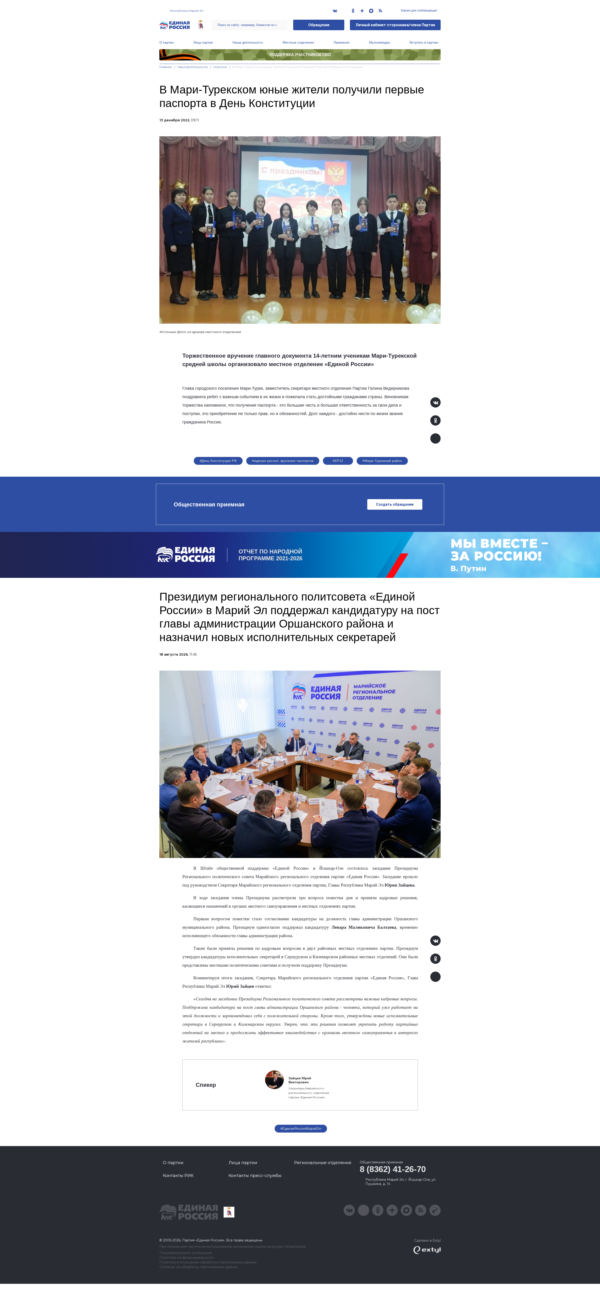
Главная (165, 67)
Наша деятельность (247, 42)
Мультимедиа (379, 42)
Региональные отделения (322, 1162)
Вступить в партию (424, 42)
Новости (220, 67)
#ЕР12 (338, 461)
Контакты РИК (178, 1175)
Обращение (319, 25)
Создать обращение (395, 504)
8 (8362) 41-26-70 (393, 1169)
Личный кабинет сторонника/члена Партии (395, 25)
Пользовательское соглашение (185, 1253)
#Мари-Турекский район (382, 461)
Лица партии (203, 42)
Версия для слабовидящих (418, 10)
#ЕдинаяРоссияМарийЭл (301, 1128)
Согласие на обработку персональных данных (198, 1267)
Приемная (341, 42)
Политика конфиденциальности (186, 1258)
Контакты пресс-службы (255, 1175)
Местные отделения (298, 42)
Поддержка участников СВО (300, 55)
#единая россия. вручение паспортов (282, 461)
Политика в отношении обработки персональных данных (208, 1262)
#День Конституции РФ (218, 461)
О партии (166, 42)
